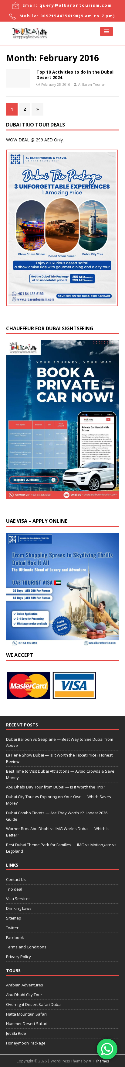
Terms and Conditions (26, 947)
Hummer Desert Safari (26, 1023)
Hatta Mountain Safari (26, 1014)
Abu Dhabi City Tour (24, 994)
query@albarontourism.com (75, 5)
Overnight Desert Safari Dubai (34, 1004)
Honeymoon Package (26, 1043)
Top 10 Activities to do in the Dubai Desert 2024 (74, 74)
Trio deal (14, 889)
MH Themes (99, 1061)
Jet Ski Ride (16, 1033)
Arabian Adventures (24, 985)
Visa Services (18, 898)
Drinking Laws (19, 908)
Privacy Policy (18, 956)
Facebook (15, 937)
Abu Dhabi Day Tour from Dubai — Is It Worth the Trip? (55, 787)
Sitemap (13, 918)
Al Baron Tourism (92, 84)
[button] (106, 31)
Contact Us (16, 879)
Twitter (12, 927)
